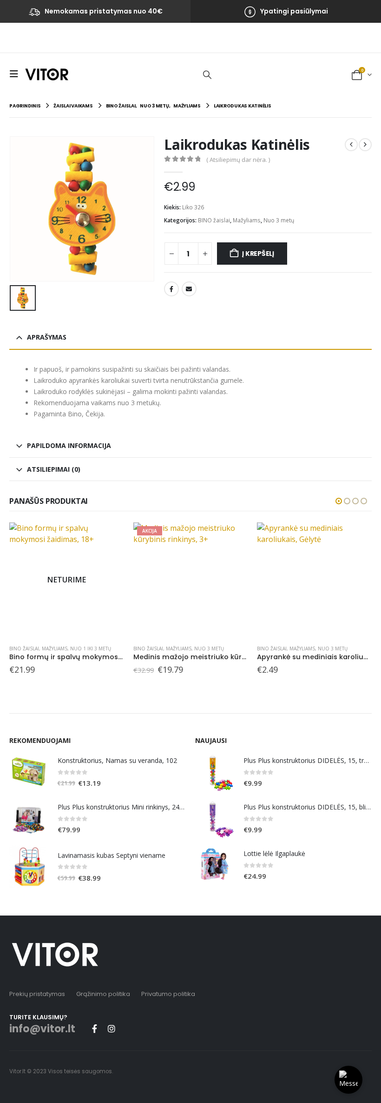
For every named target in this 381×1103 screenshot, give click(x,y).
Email (189, 288)
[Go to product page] (314, 579)
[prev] (351, 144)
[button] (16, 74)
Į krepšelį (258, 253)
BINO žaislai (214, 220)
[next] (365, 144)
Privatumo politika (168, 993)
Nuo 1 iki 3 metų (90, 648)
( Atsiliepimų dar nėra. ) (238, 159)
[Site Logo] (46, 74)
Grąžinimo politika (103, 993)
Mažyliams (247, 220)
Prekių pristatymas (37, 993)
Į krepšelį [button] (232, 537)
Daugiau (108, 537)
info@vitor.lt (42, 1029)
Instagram (111, 1029)
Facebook (171, 288)
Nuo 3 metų (278, 220)
